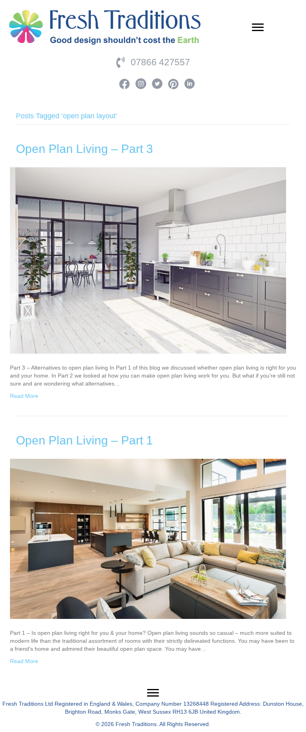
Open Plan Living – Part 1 (84, 440)
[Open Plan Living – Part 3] (148, 259)
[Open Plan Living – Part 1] (148, 538)
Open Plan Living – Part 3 (84, 148)
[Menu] (258, 27)
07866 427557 (160, 62)
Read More (24, 396)
